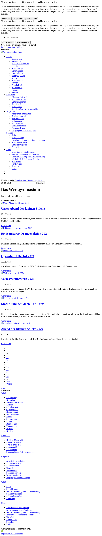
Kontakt (15, 92)
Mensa (14, 78)
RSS (3, 388)
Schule (9, 56)
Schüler (9, 133)
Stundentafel (17, 104)
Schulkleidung (18, 137)
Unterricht (10, 95)
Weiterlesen (6, 225)
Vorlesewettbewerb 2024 (17, 279)
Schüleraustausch (19, 116)
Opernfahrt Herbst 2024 (17, 256)
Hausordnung (17, 73)
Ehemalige (16, 147)
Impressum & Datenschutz (12, 534)
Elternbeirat (16, 161)
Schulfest (15, 166)
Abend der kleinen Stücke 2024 (22, 329)
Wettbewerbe (17, 123)
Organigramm (17, 71)
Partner (15, 83)
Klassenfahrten (18, 118)
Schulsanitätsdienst (19, 142)
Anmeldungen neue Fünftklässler (25, 154)
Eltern (8, 149)
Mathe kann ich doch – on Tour (22, 304)
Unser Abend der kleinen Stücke (23, 208)
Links (14, 168)
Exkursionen (17, 121)
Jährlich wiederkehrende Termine (26, 159)
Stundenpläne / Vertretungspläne (25, 109)
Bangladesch (17, 85)
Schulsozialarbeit (19, 126)
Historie (15, 90)
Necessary (13, 37)
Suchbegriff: (6, 183)
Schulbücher (17, 106)
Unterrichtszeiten (19, 102)
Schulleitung (17, 59)
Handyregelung (18, 75)
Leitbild (15, 66)
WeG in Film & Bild (20, 64)
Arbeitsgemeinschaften (21, 114)
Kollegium (16, 61)
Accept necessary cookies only (24, 19)
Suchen (41, 183)
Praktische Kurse (19, 99)
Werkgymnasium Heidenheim (13, 47)
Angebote (10, 111)
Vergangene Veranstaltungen (24, 130)
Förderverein (17, 87)
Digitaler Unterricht (20, 97)
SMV (14, 135)
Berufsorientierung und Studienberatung (28, 140)
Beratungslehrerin (19, 128)
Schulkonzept (17, 68)
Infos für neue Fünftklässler (23, 152)
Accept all (6, 19)
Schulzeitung (17, 80)
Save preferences (22, 42)
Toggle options (7, 42)
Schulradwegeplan (19, 145)
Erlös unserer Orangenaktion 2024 (24, 233)
